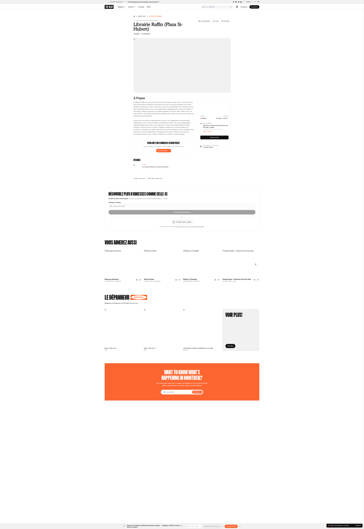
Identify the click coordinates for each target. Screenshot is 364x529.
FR (258, 2)
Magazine (121, 7)
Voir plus (230, 346)
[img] (234, 2)
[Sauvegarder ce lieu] (140, 279)
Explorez (131, 7)
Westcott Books (149, 279)
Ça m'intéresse (162, 150)
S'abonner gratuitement (182, 212)
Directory (142, 16)
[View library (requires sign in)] (237, 7)
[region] (214, 104)
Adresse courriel (115, 202)
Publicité (248, 2)
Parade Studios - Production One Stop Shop (236, 279)
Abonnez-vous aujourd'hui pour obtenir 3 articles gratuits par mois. (145, 2)
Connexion (243, 7)
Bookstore (136, 34)
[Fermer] (240, 526)
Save (216, 21)
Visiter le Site (214, 137)
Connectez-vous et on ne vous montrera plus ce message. (189, 226)
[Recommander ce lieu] (136, 279)
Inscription (254, 7)
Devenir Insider (231, 526)
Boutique (141, 7)
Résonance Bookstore (112, 279)
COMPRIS (358, 525)
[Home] (134, 16)
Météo (149, 7)
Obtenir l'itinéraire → (208, 131)
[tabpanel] (182, 330)
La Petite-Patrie (155, 16)
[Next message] (164, 2)
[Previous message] (126, 2)
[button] (201, 392)
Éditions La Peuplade (190, 279)
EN (255, 2)
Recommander (205, 21)
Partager (226, 21)
